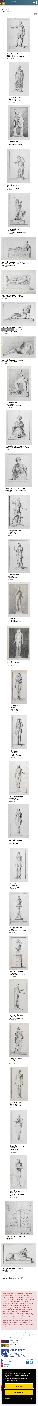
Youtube (6, 1366)
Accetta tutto (19, 1386)
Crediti (26, 1335)
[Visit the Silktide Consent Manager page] (31, 1399)
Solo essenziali (19, 1392)
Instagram (6, 1364)
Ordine (14, 14)
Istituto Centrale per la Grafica (11, 1333)
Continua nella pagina (9, 1278)
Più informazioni (28, 54)
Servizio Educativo (9, 1362)
